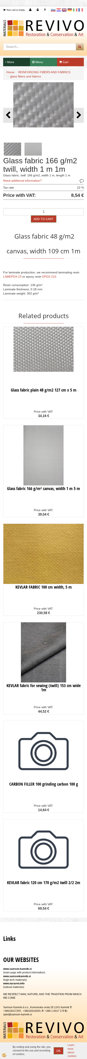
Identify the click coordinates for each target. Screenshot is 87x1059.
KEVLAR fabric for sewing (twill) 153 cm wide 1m (44, 688)
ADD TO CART (44, 219)
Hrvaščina (58, 10)
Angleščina (64, 10)
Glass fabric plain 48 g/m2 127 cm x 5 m (43, 390)
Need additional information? (22, 180)
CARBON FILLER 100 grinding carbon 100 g (43, 784)
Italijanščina (75, 10)
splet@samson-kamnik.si (17, 1014)
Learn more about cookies (72, 1050)
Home (10, 72)
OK (58, 1050)
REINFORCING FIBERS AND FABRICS (44, 72)
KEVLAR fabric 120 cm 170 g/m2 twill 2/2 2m (43, 882)
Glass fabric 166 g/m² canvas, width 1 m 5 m (43, 488)
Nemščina (69, 10)
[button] (78, 115)
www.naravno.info (13, 983)
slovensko (53, 10)
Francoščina (80, 10)
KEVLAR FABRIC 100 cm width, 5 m (43, 587)
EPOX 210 (49, 276)
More (10, 62)
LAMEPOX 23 (12, 276)
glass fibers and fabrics (25, 76)
